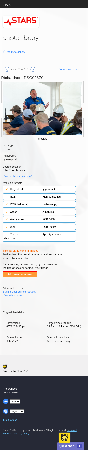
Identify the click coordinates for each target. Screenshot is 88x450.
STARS (7, 4)
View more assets (70, 69)
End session (10, 419)
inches (65, 326)
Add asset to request (20, 274)
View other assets (13, 295)
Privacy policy (21, 433)
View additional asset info (18, 176)
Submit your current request (19, 291)
